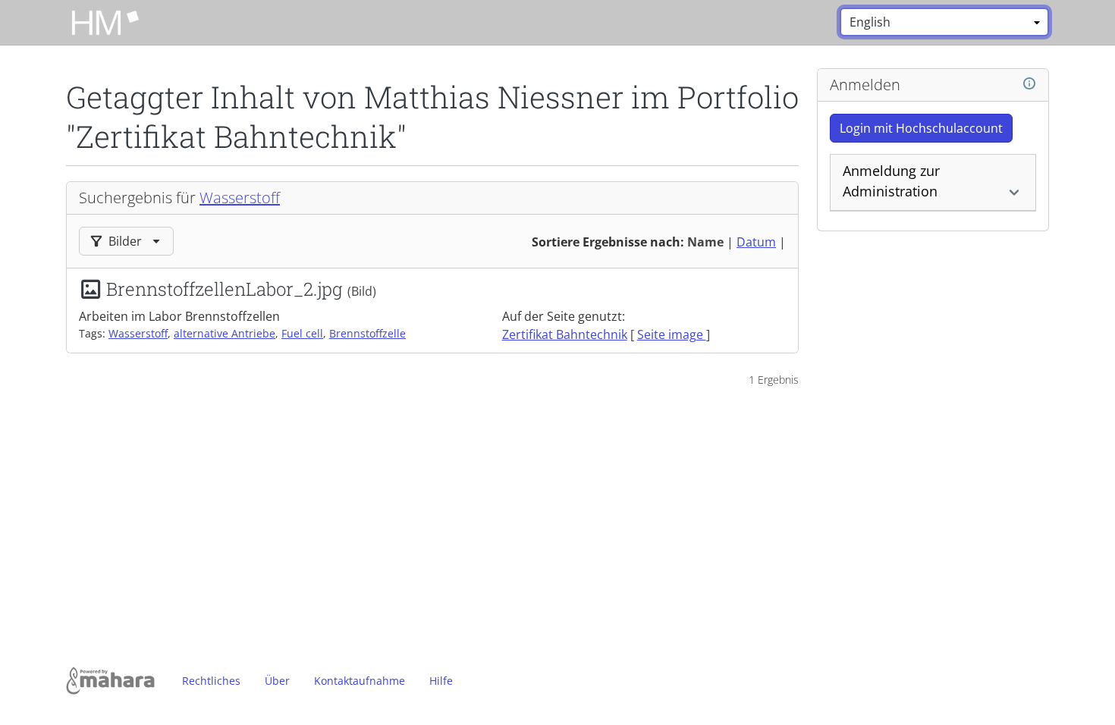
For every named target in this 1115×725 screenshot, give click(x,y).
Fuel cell (302, 333)
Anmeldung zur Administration (891, 181)
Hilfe (441, 680)
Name (705, 242)
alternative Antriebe (224, 333)
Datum (756, 242)
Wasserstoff (239, 197)
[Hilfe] (1029, 84)
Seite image (671, 334)
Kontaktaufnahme (359, 680)
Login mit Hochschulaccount (921, 128)
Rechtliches (211, 680)
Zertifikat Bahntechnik (564, 334)
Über (277, 680)
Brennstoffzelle (367, 333)
